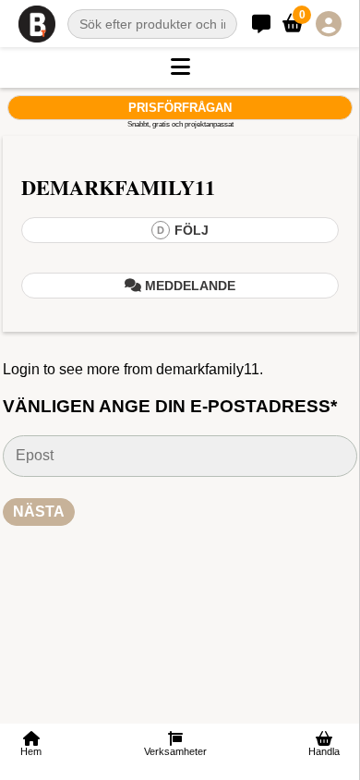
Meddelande (188, 285)
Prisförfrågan (180, 108)
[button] (180, 67)
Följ (183, 230)
